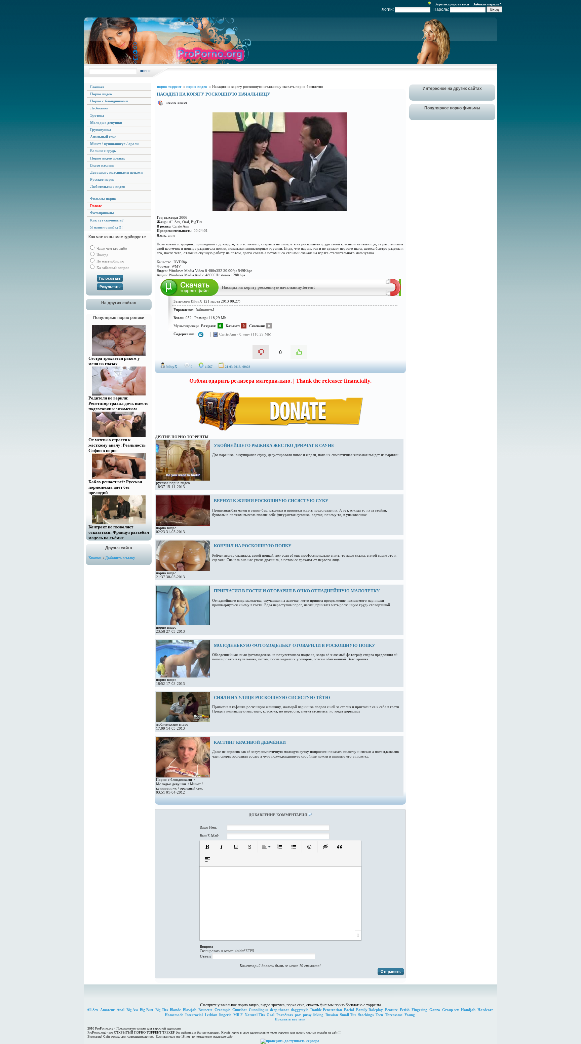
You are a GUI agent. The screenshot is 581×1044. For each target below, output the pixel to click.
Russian (331, 1015)
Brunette (205, 1010)
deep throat (279, 1010)
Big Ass (132, 1010)
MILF (238, 1015)
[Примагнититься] (393, 294)
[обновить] (205, 310)
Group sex (450, 1010)
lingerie (225, 1015)
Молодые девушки (171, 784)
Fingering (419, 1010)
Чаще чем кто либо (111, 248)
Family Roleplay (369, 1010)
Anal (120, 1010)
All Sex (92, 1010)
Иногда (101, 255)
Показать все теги (290, 1019)
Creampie (222, 1010)
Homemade (174, 1015)
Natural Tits (255, 1015)
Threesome (393, 1015)
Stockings (366, 1015)
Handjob (468, 1010)
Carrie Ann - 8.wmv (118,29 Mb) (244, 334)
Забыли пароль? (487, 4)
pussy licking (313, 1015)
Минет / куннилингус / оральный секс (179, 786)
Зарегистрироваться (452, 4)
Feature (391, 1010)
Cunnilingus (258, 1010)
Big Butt (146, 1010)
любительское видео (172, 724)
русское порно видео (173, 483)
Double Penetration (326, 1010)
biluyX (171, 366)
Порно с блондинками (174, 779)
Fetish (405, 1010)
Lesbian (211, 1015)
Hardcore (485, 1010)
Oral (270, 1015)
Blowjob (189, 1010)
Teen (379, 1015)
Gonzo (434, 1010)
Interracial (194, 1015)
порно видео (176, 102)
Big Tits (161, 1010)
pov (298, 1015)
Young (409, 1015)
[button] (207, 846)
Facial (349, 1010)
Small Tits (348, 1015)
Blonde (175, 1010)
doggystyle (299, 1010)
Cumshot (239, 1010)
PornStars (284, 1015)
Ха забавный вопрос (112, 268)
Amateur (107, 1010)
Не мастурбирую (109, 261)
